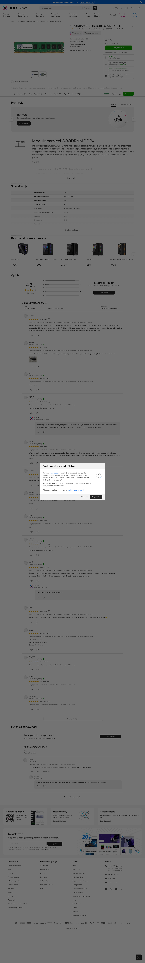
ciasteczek (54, 473)
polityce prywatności (76, 490)
